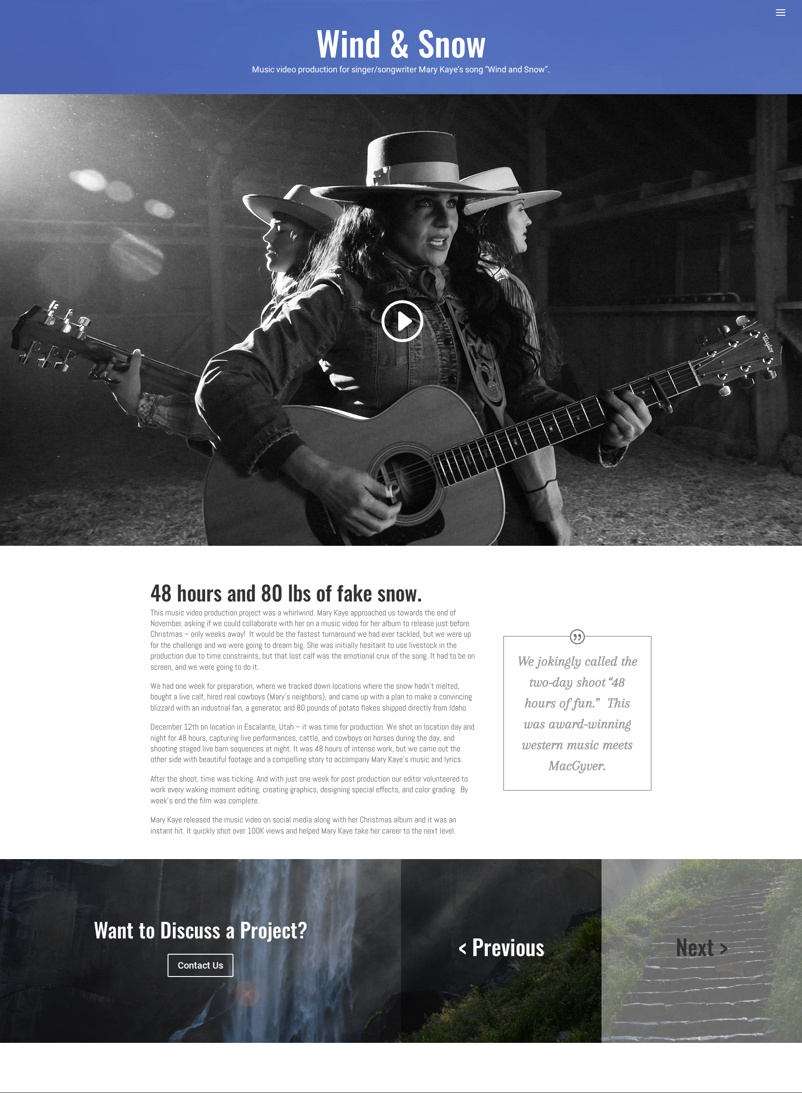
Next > (702, 946)
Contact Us (200, 965)
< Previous (501, 946)
